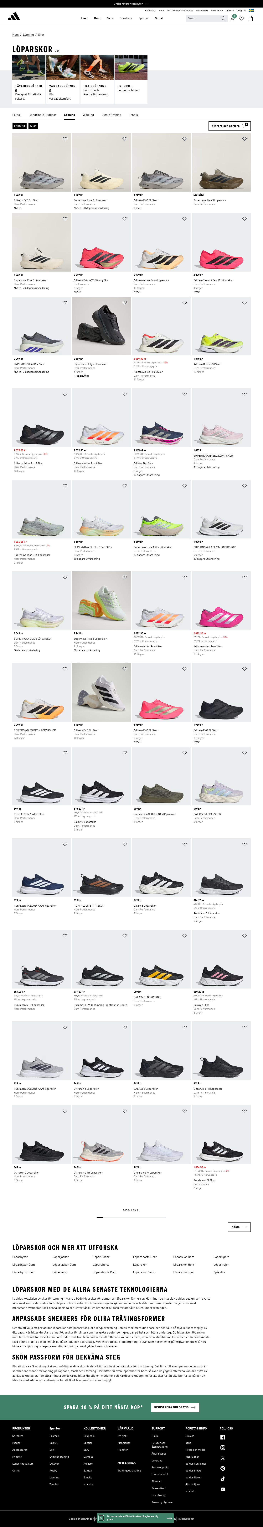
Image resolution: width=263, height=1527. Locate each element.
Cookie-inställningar (81, 1519)
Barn (110, 18)
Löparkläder (101, 1257)
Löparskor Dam (183, 1257)
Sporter (143, 18)
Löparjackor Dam (64, 1264)
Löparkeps (60, 1272)
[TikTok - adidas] (235, 1479)
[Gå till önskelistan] (241, 18)
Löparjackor (61, 1257)
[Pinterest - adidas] (235, 1469)
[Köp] (14, 16)
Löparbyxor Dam (23, 1264)
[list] (131, 115)
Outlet (159, 18)
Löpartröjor (221, 1264)
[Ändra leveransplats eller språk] (251, 11)
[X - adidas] (235, 1458)
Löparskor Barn (143, 1272)
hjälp (161, 11)
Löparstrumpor (183, 1272)
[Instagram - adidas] (235, 1448)
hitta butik (150, 11)
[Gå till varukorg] (250, 18)
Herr (84, 18)
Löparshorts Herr (145, 1257)
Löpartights (221, 1257)
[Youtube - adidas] (235, 1490)
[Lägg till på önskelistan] (65, 139)
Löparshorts (101, 1264)
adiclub (230, 11)
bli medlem (217, 11)
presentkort (202, 11)
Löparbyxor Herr (23, 1272)
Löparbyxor (20, 1257)
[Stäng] (101, 1518)
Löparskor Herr (183, 1264)
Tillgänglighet (186, 1519)
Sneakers (126, 18)
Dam (97, 18)
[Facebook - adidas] (235, 1438)
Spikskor (219, 1272)
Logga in (241, 11)
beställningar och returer (180, 11)
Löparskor (140, 1264)
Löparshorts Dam (104, 1272)
